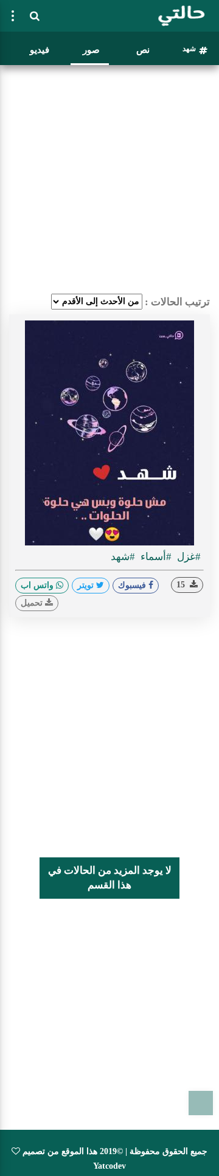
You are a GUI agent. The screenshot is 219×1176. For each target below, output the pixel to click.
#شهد (123, 556)
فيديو (39, 50)
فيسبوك (133, 585)
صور (91, 50)
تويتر (86, 585)
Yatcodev (109, 1166)
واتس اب (38, 585)
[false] (12, 16)
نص (143, 50)
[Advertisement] (109, 179)
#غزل (188, 556)
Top (201, 1103)
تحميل (33, 602)
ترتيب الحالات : (177, 302)
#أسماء (155, 556)
